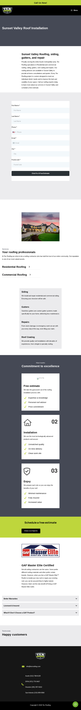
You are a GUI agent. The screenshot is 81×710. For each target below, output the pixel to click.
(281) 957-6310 (37, 687)
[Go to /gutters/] (40, 310)
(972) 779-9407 (34, 681)
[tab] (40, 599)
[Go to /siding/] (40, 295)
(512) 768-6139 (35, 676)
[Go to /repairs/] (40, 326)
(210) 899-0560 (39, 693)
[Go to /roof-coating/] (40, 341)
